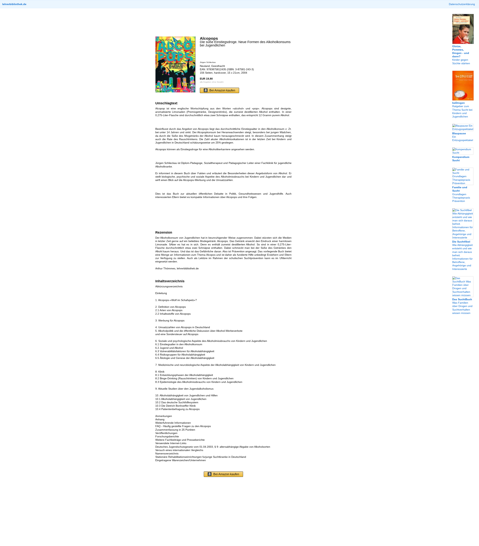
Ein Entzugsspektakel (462, 137)
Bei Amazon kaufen (222, 90)
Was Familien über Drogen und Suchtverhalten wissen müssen (462, 306)
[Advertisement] (223, 22)
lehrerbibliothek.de (14, 4)
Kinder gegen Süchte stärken (461, 55)
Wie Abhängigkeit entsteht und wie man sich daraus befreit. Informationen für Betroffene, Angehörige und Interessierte (462, 255)
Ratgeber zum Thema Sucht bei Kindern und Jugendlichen (462, 109)
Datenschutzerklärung (462, 4)
